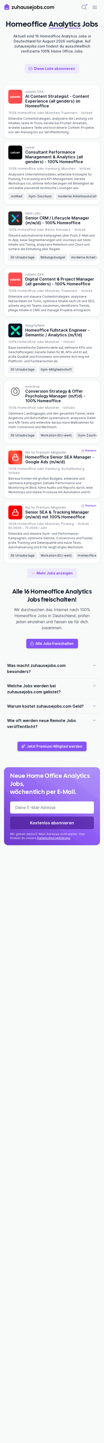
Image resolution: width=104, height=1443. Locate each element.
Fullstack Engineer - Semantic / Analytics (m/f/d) (57, 332)
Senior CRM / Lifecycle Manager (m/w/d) (57, 220)
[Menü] (94, 7)
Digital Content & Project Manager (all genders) (59, 281)
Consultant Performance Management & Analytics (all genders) (54, 157)
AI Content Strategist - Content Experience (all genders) (57, 101)
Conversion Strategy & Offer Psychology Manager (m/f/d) (55, 396)
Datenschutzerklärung (53, 838)
